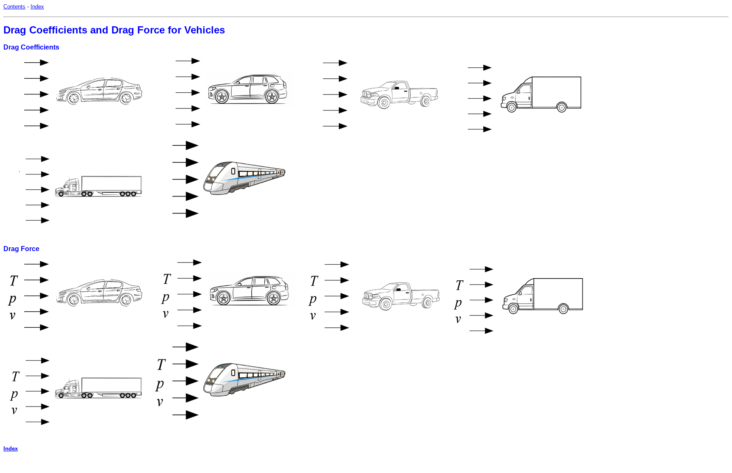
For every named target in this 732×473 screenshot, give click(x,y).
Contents (14, 6)
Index (37, 6)
